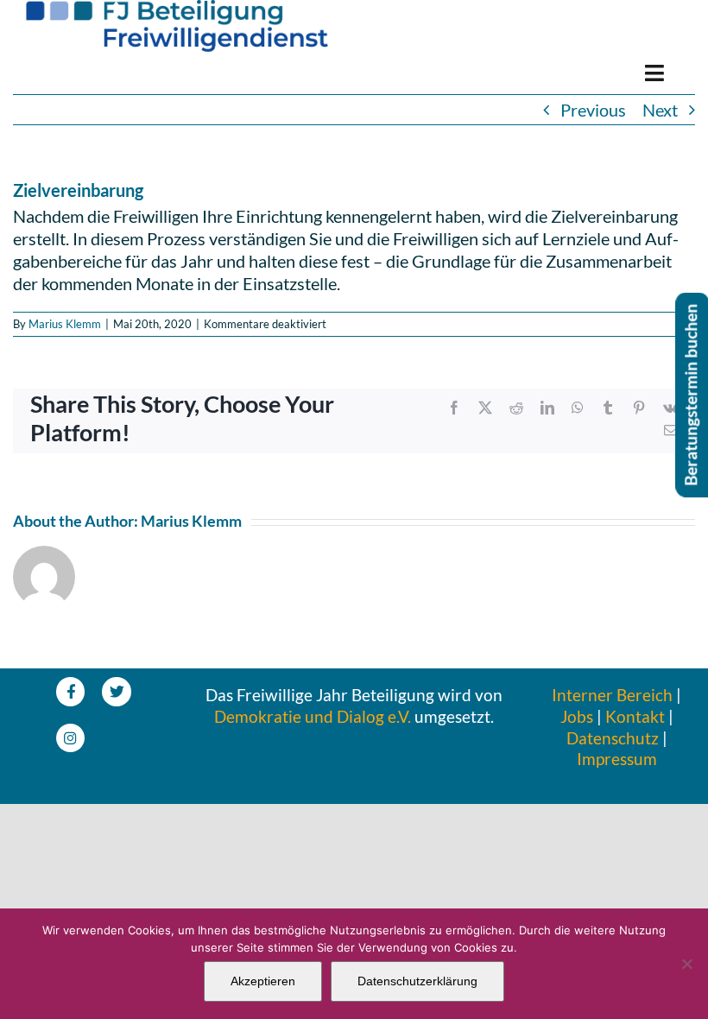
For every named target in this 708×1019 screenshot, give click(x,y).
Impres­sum (617, 759)
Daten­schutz (612, 738)
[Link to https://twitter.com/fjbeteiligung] (116, 691)
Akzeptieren (263, 981)
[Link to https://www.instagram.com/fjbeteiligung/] (70, 738)
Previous (593, 109)
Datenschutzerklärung (417, 981)
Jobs (576, 716)
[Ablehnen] (686, 963)
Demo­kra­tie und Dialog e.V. (312, 716)
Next (660, 109)
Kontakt (635, 716)
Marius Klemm (64, 324)
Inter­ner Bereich (612, 695)
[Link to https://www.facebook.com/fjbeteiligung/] (70, 691)
